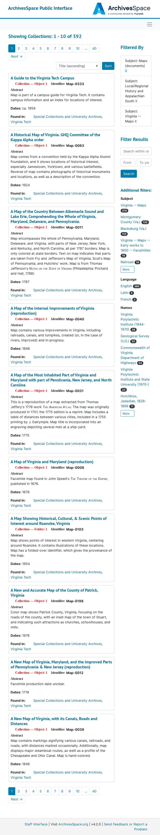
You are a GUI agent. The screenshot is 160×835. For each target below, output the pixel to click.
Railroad (130, 262)
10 (77, 48)
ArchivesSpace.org (73, 824)
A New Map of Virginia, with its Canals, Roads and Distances (54, 721)
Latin (126, 292)
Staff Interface (36, 824)
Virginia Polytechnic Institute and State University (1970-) (135, 379)
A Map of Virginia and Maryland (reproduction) (52, 461)
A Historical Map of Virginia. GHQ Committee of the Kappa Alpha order (55, 137)
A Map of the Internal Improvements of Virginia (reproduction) (52, 311)
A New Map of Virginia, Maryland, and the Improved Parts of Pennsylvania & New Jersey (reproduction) (61, 664)
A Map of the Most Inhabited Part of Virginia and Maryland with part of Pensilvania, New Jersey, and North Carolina (61, 380)
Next (16, 56)
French (128, 299)
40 (94, 48)
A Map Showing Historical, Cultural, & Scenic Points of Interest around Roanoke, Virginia (58, 521)
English (130, 286)
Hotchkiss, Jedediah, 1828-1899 (133, 401)
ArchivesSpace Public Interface (40, 8)
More (126, 269)
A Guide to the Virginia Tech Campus (42, 78)
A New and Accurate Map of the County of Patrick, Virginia (54, 592)
